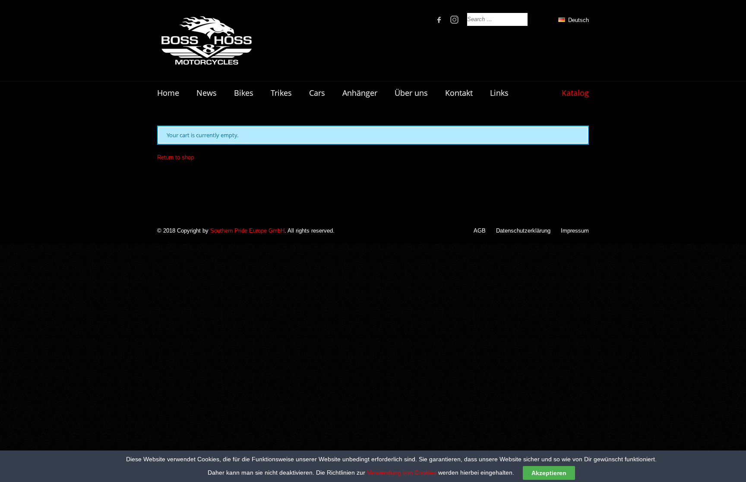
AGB (480, 230)
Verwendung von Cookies (401, 472)
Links (499, 93)
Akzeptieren (548, 472)
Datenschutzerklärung (523, 230)
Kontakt (459, 93)
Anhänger (359, 93)
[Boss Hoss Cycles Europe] (206, 40)
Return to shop (175, 157)
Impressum (575, 230)
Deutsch (577, 20)
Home (168, 93)
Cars (317, 93)
